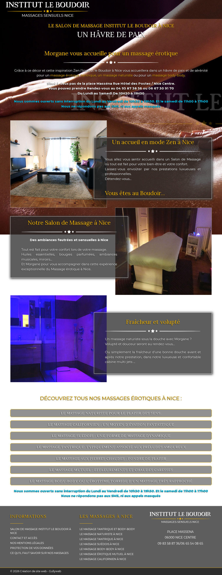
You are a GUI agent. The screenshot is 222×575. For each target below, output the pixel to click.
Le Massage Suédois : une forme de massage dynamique (111, 436)
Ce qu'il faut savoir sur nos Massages (39, 553)
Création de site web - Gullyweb (40, 571)
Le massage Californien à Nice (103, 559)
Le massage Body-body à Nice (102, 549)
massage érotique (64, 75)
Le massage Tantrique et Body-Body (107, 529)
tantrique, (89, 75)
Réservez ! (16, 283)
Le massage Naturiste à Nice (101, 534)
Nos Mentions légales (27, 543)
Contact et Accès (23, 538)
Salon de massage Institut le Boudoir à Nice (40, 531)
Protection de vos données (31, 548)
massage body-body (168, 75)
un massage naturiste (115, 75)
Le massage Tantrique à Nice (101, 539)
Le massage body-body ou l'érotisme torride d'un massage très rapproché (111, 481)
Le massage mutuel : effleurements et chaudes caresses (111, 470)
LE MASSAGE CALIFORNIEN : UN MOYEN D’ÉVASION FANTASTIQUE (111, 424)
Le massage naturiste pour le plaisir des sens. (111, 413)
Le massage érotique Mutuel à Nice (107, 554)
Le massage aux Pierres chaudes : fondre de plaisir (111, 458)
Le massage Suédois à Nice (99, 544)
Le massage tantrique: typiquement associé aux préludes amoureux (111, 447)
